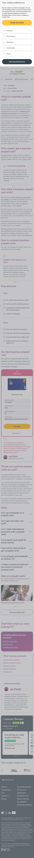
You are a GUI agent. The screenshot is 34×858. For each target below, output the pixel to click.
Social (8, 54)
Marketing (9, 42)
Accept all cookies (17, 23)
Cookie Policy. (6, 17)
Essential (9, 30)
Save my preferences (17, 62)
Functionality (10, 48)
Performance (10, 36)
